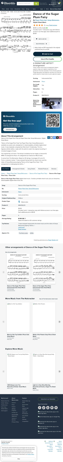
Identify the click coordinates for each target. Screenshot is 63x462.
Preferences (4, 405)
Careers (14, 402)
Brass (23, 9)
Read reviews (53, 25)
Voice (11, 9)
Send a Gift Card (43, 4)
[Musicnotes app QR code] (53, 122)
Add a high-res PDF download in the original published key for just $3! (47, 48)
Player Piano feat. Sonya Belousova (47, 20)
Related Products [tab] (43, 169)
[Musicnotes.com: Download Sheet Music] (8, 3)
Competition (25, 421)
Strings (27, 9)
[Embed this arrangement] (48, 137)
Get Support (4, 410)
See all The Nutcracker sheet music (48, 298)
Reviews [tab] (54, 169)
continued (21, 227)
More (47, 9)
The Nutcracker (23, 233)
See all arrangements (10, 252)
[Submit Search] (36, 3)
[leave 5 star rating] (44, 25)
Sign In (54, 2)
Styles (34, 9)
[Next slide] (59, 272)
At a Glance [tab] (5, 169)
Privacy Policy (15, 422)
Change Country (4, 443)
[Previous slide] (3, 272)
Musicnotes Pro (43, 3)
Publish (14, 406)
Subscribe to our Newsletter (48, 399)
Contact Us (14, 412)
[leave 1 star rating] (34, 25)
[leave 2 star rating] (37, 25)
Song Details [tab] (31, 169)
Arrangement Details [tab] (18, 169)
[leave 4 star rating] (42, 25)
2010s (32, 233)
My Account (52, 4)
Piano (3, 9)
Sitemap (24, 419)
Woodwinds (17, 9)
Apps (41, 9)
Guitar (7, 9)
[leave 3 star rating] (39, 25)
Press (13, 404)
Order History (4, 403)
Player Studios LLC (53, 240)
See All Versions (40, 43)
